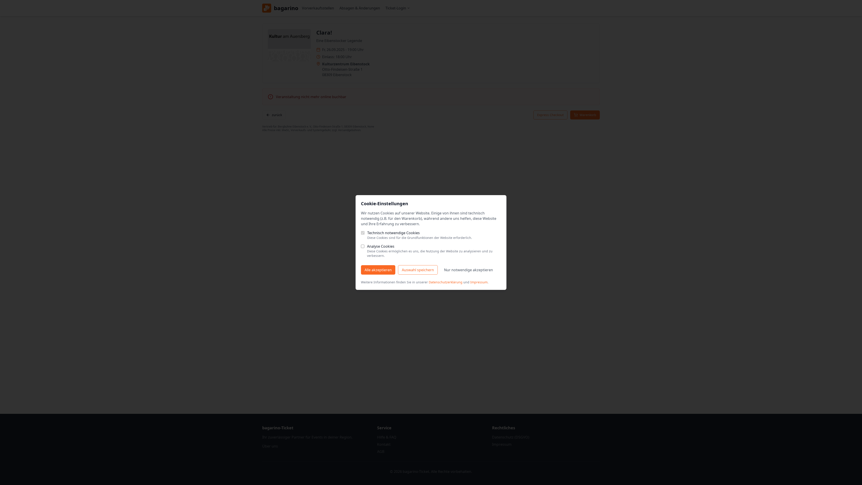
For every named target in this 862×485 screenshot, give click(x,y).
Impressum (479, 282)
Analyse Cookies (380, 246)
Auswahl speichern (418, 269)
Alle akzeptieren (378, 269)
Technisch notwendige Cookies (393, 232)
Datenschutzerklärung (445, 282)
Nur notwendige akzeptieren (468, 269)
